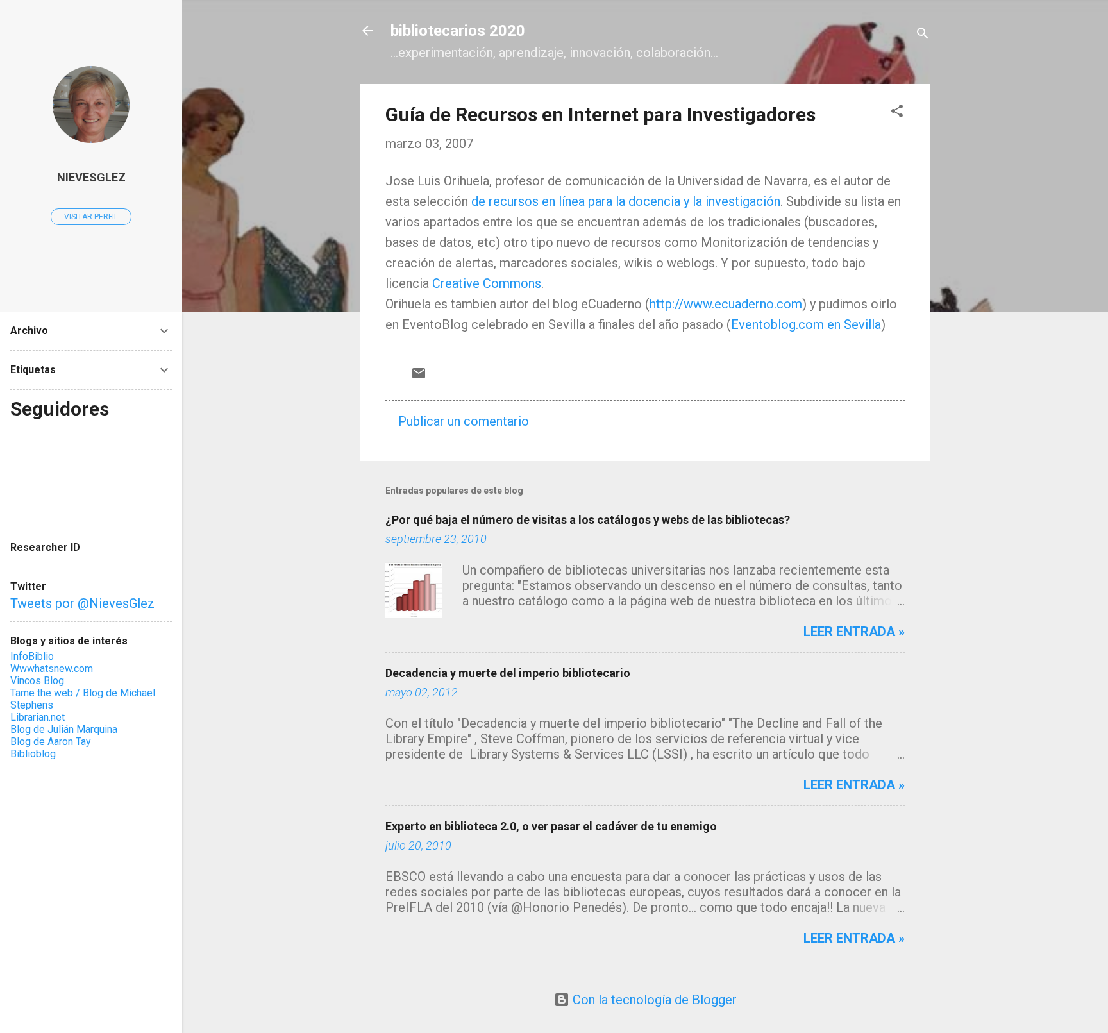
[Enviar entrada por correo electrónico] (418, 376)
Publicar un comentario (463, 421)
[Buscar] (922, 35)
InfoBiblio (32, 656)
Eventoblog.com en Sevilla (806, 324)
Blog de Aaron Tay (50, 741)
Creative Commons (486, 283)
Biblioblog (33, 754)
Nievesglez (91, 177)
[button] (897, 112)
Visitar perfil (91, 216)
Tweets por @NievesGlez (82, 603)
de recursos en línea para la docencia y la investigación (625, 201)
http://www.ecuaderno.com (726, 304)
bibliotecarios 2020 (457, 31)
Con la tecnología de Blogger (653, 999)
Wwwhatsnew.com (51, 668)
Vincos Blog (37, 681)
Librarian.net (37, 717)
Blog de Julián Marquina (63, 729)
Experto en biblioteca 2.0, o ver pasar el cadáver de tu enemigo (551, 826)
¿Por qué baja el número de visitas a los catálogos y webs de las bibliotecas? (587, 519)
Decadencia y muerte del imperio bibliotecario (507, 673)
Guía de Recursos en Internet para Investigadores (600, 114)
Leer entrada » (854, 631)
